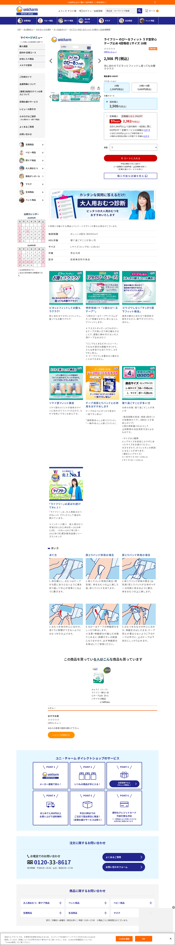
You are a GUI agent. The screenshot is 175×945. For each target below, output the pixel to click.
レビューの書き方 (27, 109)
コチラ (147, 130)
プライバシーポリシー (40, 939)
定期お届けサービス (28, 101)
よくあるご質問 (26, 126)
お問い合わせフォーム (117, 867)
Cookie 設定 (124, 938)
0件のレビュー (110, 52)
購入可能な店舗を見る (130, 176)
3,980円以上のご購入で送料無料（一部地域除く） (87, 2)
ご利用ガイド (25, 76)
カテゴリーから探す (43, 29)
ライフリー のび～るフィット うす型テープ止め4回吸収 (89, 29)
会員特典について (27, 84)
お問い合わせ (25, 134)
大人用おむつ (28, 29)
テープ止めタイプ (60, 29)
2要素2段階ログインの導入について (30, 93)
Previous (20, 2)
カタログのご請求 (29, 118)
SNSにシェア (98, 88)
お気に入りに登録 (92, 88)
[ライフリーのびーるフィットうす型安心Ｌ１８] (75, 60)
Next (155, 2)
